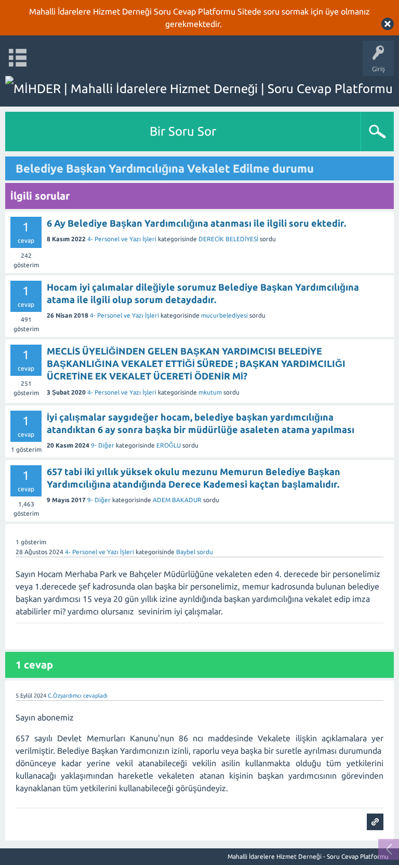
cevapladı (95, 695)
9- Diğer (102, 445)
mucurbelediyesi (224, 315)
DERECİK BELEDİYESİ (228, 238)
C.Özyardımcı (65, 695)
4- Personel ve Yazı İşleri (121, 238)
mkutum (210, 392)
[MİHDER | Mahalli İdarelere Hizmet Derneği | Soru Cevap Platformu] (199, 88)
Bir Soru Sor (183, 131)
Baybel (185, 551)
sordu (205, 551)
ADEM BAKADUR (177, 499)
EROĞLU (168, 445)
